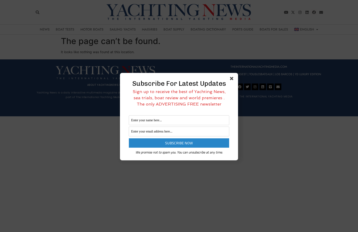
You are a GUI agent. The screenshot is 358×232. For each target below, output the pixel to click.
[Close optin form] (232, 79)
